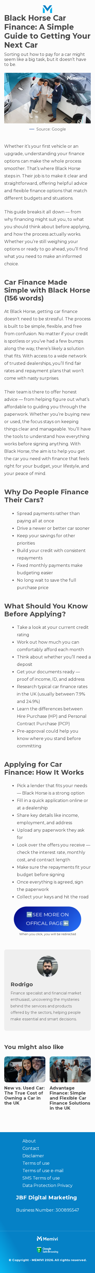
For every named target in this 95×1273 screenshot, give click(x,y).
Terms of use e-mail (43, 1170)
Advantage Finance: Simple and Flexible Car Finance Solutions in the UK (70, 1098)
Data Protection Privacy (47, 1185)
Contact (30, 1148)
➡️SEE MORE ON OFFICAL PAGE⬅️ (47, 919)
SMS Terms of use (41, 1178)
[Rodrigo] (47, 975)
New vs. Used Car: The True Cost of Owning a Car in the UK (24, 1096)
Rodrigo (22, 984)
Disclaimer (33, 1155)
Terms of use (36, 1163)
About (29, 1141)
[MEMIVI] (47, 9)
